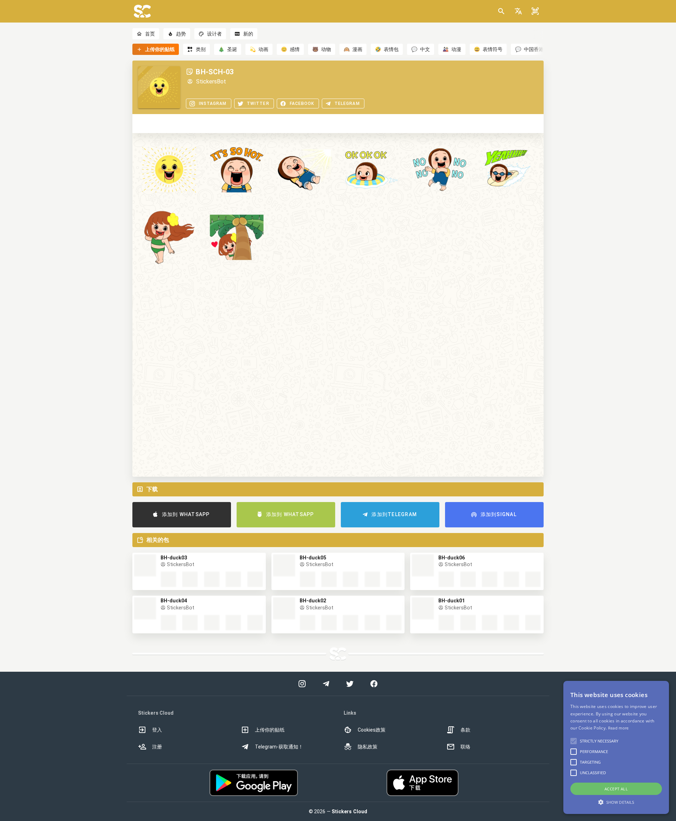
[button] (518, 11)
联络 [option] (465, 747)
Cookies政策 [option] (372, 730)
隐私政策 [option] (367, 747)
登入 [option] (157, 730)
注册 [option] (157, 747)
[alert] (616, 747)
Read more (618, 728)
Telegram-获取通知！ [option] (279, 747)
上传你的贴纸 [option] (269, 730)
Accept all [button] (616, 788)
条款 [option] (465, 730)
